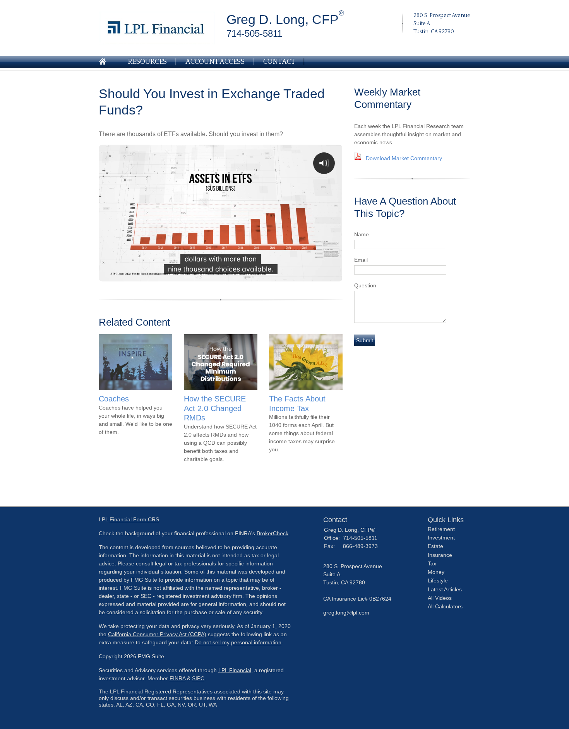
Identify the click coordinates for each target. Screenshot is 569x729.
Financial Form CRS (134, 519)
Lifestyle (438, 580)
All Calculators (445, 606)
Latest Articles (445, 589)
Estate (435, 546)
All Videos (440, 598)
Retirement (441, 529)
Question (365, 285)
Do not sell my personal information (238, 642)
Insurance (440, 555)
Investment (441, 537)
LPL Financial (234, 670)
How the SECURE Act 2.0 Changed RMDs (215, 408)
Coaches (114, 398)
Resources (147, 62)
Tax (432, 563)
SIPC (198, 678)
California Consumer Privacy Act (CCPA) (157, 634)
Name (361, 234)
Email (361, 260)
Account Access (215, 62)
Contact (279, 62)
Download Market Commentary (404, 158)
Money (436, 572)
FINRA (177, 678)
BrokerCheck (272, 533)
